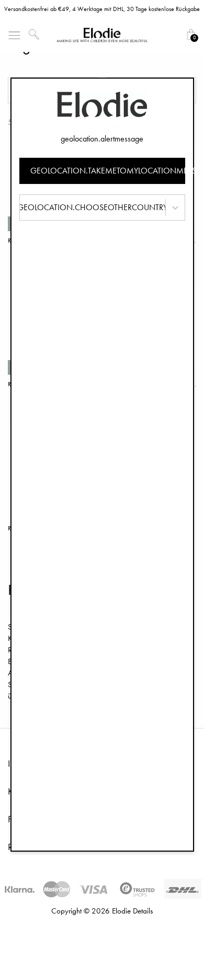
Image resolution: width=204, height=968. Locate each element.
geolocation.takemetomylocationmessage (107, 170)
